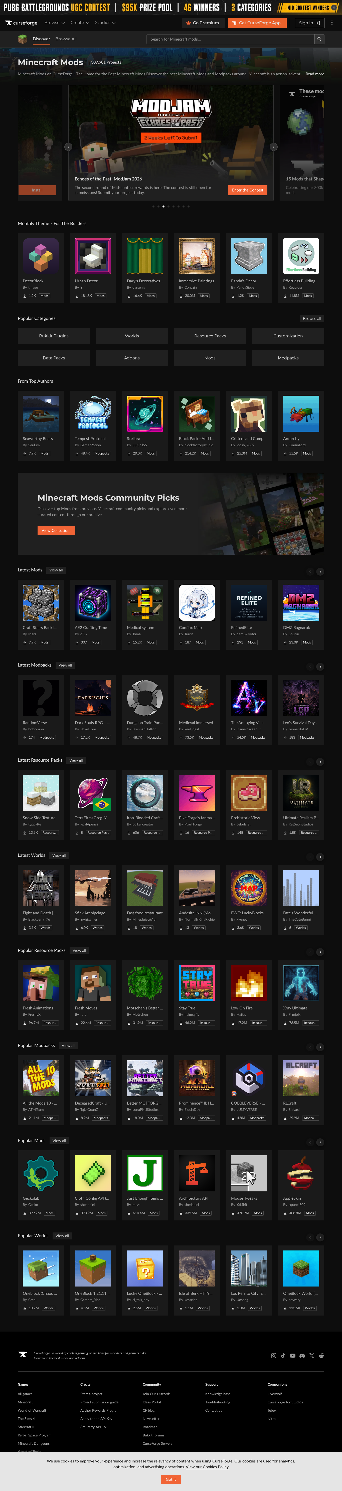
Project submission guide (99, 1402)
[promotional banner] (171, 7)
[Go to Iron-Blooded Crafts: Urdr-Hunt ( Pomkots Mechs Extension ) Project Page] (145, 805)
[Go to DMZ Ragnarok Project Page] (301, 615)
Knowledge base (217, 1394)
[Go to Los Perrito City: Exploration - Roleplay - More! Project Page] (249, 1280)
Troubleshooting (217, 1402)
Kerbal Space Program (35, 1435)
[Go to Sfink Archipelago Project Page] (93, 900)
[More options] (332, 23)
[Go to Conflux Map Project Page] (197, 615)
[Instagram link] (274, 1356)
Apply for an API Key (96, 1419)
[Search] (319, 39)
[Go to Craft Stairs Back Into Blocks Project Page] (41, 615)
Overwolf (275, 1394)
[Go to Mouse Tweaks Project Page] (249, 1185)
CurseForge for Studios (285, 1402)
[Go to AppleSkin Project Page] (301, 1185)
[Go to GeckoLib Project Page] (41, 1185)
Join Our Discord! (156, 1394)
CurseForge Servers (157, 1443)
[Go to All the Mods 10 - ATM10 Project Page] (41, 1090)
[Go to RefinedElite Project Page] (249, 615)
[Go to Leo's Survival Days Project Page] (301, 710)
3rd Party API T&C (94, 1427)
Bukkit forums (153, 1435)
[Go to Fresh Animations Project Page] (41, 995)
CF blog (148, 1410)
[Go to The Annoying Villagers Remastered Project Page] (249, 710)
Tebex (272, 1410)
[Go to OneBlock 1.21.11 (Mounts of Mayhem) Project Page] (93, 1280)
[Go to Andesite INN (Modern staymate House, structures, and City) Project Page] (197, 900)
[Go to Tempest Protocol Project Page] (93, 426)
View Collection (235, 190)
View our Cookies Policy (207, 1467)
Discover (41, 39)
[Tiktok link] (283, 1356)
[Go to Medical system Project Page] (145, 615)
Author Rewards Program (99, 1410)
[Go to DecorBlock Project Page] (41, 268)
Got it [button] (171, 1479)
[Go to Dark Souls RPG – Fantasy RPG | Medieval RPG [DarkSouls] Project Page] (93, 710)
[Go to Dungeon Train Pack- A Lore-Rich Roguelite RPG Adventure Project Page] (145, 710)
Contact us (213, 1410)
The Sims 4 (26, 1419)
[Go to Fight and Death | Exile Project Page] (41, 900)
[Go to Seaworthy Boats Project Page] (41, 426)
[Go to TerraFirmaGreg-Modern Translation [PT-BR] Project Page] (93, 805)
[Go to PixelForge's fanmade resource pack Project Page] (197, 805)
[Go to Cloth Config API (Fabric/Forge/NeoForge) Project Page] (93, 1185)
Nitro (272, 1419)
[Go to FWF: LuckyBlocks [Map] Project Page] (249, 900)
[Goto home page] (22, 23)
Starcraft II (26, 1427)
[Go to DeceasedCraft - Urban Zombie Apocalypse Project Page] (93, 1090)
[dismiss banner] (334, 8)
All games (25, 1394)
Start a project (91, 1394)
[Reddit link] (321, 1356)
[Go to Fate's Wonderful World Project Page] (301, 900)
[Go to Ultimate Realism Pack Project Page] (301, 805)
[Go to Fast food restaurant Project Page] (145, 900)
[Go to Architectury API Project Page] (197, 1185)
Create (77, 22)
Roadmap (150, 1427)
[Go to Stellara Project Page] (145, 426)
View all (56, 570)
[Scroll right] (320, 572)
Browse (52, 22)
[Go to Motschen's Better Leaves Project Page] (145, 995)
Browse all (312, 318)
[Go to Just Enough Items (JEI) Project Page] (145, 1185)
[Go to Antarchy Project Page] (301, 426)
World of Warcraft (32, 1410)
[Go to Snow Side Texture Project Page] (41, 805)
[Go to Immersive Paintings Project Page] (197, 268)
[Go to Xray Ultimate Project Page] (301, 995)
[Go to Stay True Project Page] (197, 995)
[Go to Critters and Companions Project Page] (249, 426)
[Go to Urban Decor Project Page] (93, 268)
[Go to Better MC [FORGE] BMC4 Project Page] (145, 1090)
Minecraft (25, 1402)
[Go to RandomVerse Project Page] (41, 710)
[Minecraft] (23, 39)
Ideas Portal (152, 1402)
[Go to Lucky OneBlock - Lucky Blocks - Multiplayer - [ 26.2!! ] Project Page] (145, 1280)
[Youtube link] (293, 1356)
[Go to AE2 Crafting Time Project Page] (93, 615)
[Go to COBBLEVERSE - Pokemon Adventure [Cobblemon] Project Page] (249, 1090)
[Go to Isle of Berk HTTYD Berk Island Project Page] (197, 1280)
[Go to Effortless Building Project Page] (301, 268)
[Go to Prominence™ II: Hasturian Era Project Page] (197, 1090)
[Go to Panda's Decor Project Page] (249, 268)
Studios (102, 22)
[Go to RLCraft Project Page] (301, 1090)
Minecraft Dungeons (34, 1443)
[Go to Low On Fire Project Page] (249, 995)
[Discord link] (302, 1356)
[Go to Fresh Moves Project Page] (93, 995)
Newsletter (151, 1419)
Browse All (66, 39)
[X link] (312, 1356)
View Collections (56, 531)
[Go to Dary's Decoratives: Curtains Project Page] (145, 268)
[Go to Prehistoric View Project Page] (249, 805)
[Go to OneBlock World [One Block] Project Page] (301, 1280)
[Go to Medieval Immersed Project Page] (197, 710)
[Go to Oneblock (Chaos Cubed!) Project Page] (41, 1280)
